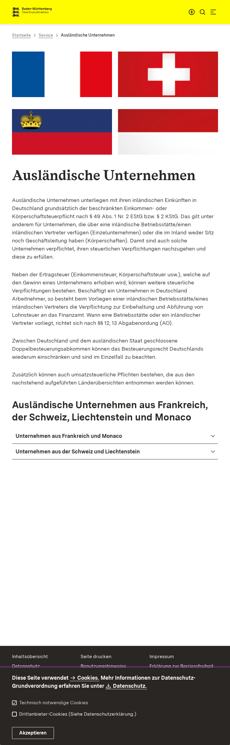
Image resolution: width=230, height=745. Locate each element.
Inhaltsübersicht (30, 656)
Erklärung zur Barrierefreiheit (181, 666)
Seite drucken (96, 656)
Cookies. (88, 678)
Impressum (161, 656)
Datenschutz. (130, 686)
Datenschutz (26, 666)
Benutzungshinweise (103, 666)
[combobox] (191, 12)
